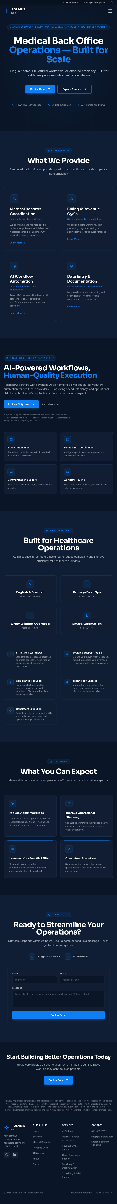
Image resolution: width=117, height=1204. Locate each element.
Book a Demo (38, 89)
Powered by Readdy (81, 1192)
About (36, 1158)
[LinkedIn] (15, 1155)
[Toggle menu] (110, 11)
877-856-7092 (73, 2)
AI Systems (38, 1153)
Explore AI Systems (19, 404)
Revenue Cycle (40, 1147)
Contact (37, 1164)
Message (17, 988)
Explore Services (72, 89)
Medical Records (41, 1142)
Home (36, 1131)
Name (15, 973)
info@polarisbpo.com (96, 2)
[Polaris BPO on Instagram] (111, 2)
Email (63, 973)
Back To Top (102, 1192)
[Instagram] (7, 1155)
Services (37, 1136)
